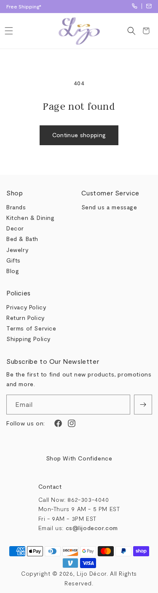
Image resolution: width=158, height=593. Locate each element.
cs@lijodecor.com (149, 6)
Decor (15, 228)
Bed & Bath (22, 238)
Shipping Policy (28, 338)
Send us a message (109, 207)
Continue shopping (79, 134)
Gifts (13, 260)
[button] (8, 31)
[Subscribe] (143, 404)
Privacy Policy (26, 307)
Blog (12, 270)
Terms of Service (31, 328)
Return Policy (25, 317)
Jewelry (17, 249)
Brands (16, 207)
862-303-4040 (134, 6)
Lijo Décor (92, 573)
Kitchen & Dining (30, 217)
